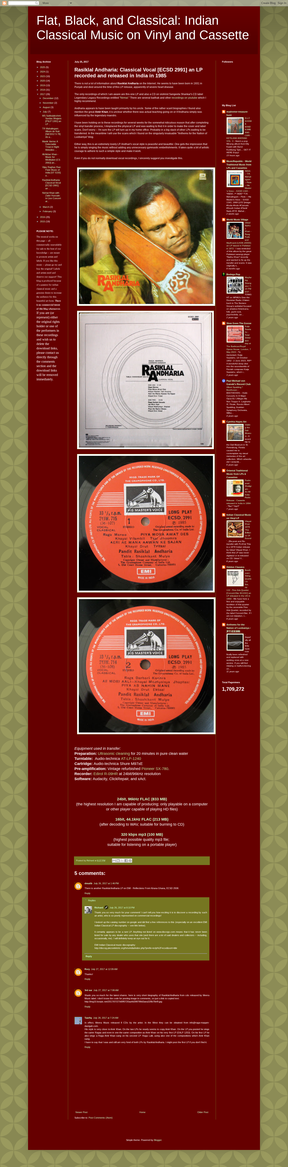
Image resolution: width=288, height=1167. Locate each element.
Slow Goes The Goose (238, 323)
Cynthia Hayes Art (236, 421)
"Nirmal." (124, 97)
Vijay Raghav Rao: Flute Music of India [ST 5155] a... (51, 171)
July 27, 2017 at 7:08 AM (105, 990)
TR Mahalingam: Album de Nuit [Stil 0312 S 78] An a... (51, 132)
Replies (92, 900)
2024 (43, 71)
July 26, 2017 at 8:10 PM (122, 907)
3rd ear (88, 990)
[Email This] (114, 860)
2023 (43, 76)
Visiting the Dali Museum (248, 430)
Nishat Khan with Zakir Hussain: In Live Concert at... (51, 197)
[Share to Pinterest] (130, 860)
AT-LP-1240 (131, 759)
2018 (43, 90)
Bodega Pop (233, 274)
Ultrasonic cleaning (114, 753)
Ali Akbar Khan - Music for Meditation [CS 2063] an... (51, 158)
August (47, 107)
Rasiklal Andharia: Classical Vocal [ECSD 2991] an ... (51, 184)
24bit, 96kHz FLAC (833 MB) (142, 799)
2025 (43, 67)
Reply (87, 893)
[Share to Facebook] (126, 860)
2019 (43, 85)
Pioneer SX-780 (154, 769)
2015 (43, 221)
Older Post (202, 1112)
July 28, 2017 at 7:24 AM (105, 1018)
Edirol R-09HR (105, 774)
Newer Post (81, 1112)
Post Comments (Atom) (101, 1117)
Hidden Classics (235, 567)
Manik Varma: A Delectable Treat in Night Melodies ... (50, 145)
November (48, 103)
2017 (43, 94)
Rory (87, 969)
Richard (98, 907)
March (46, 207)
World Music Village (237, 219)
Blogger (157, 1140)
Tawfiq (88, 1018)
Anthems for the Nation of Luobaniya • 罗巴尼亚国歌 (238, 628)
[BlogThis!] (118, 860)
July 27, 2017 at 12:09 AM (104, 969)
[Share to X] (122, 860)
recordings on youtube (184, 97)
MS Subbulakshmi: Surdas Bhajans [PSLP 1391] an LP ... (52, 119)
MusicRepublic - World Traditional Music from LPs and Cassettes (239, 164)
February (48, 211)
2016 (43, 217)
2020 (43, 80)
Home (142, 1112)
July (45, 111)
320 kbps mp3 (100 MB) (142, 834)
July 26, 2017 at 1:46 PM (106, 883)
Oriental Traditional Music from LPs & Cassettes (237, 474)
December (48, 98)
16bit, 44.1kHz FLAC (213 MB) (141, 819)
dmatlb (88, 883)
